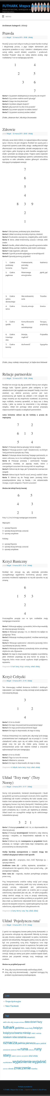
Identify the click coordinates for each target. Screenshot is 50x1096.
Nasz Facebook (12, 1006)
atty (12, 1022)
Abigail (9, 37)
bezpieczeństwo (19, 1022)
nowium (7, 1037)
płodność (14, 1050)
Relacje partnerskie (17, 374)
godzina (19, 1027)
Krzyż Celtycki (13, 676)
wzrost (5, 1069)
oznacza (10, 1042)
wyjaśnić (39, 1061)
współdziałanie (7, 1062)
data (27, 1021)
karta (20, 767)
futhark (8, 1027)
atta (8, 1022)
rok (18, 1049)
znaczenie (22, 1068)
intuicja (26, 1028)
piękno (38, 1043)
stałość (13, 1056)
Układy (30, 37)
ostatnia (21, 1037)
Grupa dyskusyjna (13, 1001)
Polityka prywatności (25, 1087)
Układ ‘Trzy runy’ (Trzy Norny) (21, 780)
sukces (18, 1056)
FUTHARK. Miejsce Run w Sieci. (26, 6)
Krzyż (22, 667)
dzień (33, 1021)
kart (13, 667)
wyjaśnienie (22, 1061)
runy (23, 911)
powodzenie (7, 1050)
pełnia (21, 1043)
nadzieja (38, 1033)
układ (33, 667)
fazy (39, 1021)
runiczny (27, 667)
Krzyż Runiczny (14, 561)
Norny (19, 911)
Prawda (8, 33)
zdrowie (10, 1069)
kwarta (18, 1032)
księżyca (8, 1032)
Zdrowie (8, 129)
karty (17, 667)
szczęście (25, 1056)
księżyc (38, 1027)
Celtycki (14, 767)
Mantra (34, 1090)
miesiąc (26, 1032)
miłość (34, 1033)
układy (37, 667)
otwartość (31, 1037)
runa (24, 1049)
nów (14, 1037)
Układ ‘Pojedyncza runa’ (21, 920)
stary (7, 1055)
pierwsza (31, 1043)
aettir (5, 1022)
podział (43, 1043)
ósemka (34, 1069)
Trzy (27, 911)
